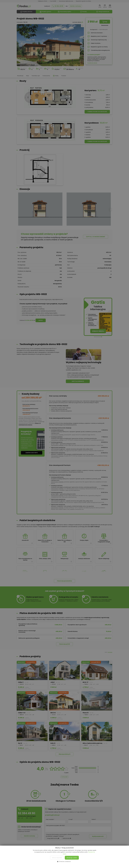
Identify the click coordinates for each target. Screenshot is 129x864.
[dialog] (64, 432)
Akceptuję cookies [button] (72, 857)
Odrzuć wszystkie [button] (57, 857)
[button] (64, 861)
